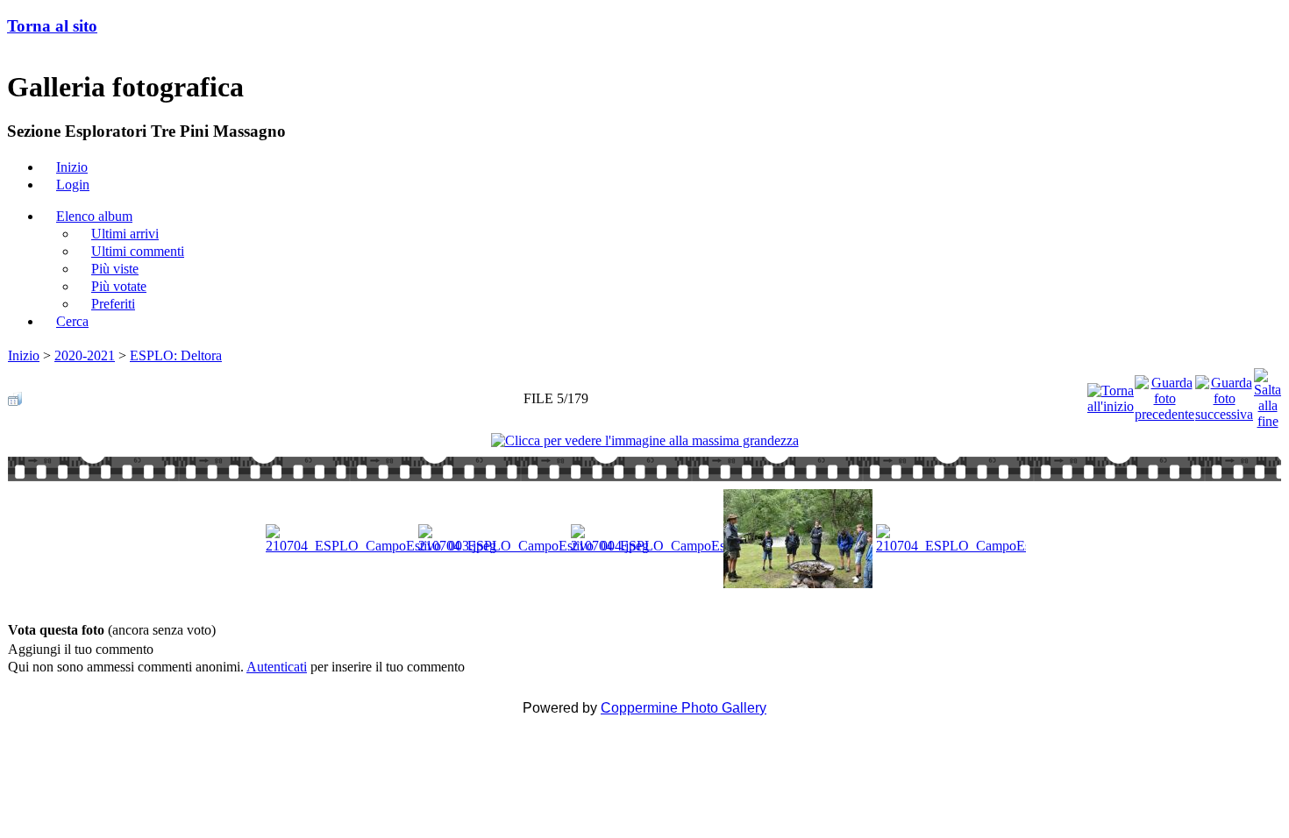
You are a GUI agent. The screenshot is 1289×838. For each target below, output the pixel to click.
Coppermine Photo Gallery (683, 707)
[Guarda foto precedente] (1164, 394)
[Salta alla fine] (1267, 394)
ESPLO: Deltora (176, 355)
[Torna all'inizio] (1110, 394)
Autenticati (276, 666)
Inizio (23, 355)
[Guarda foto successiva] (1224, 394)
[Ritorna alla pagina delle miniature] (15, 394)
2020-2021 (84, 355)
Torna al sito (52, 26)
